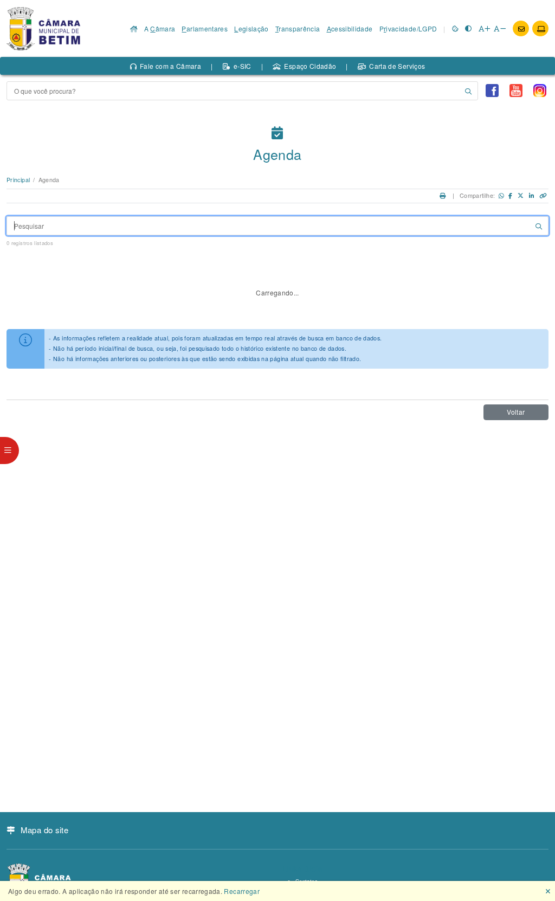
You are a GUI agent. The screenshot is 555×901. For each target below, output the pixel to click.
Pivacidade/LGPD (408, 28)
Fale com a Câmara (170, 65)
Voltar (516, 411)
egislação (251, 28)
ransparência (297, 28)
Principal (18, 180)
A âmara (160, 28)
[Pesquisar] (468, 91)
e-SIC (242, 65)
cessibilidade (350, 28)
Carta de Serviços (397, 65)
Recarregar (242, 891)
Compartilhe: (477, 195)
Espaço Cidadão (310, 65)
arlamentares (205, 28)
